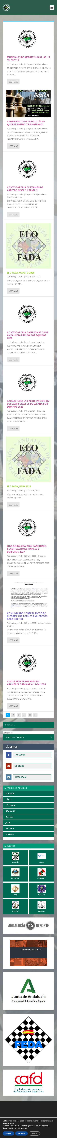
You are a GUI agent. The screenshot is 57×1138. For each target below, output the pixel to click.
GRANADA (11, 811)
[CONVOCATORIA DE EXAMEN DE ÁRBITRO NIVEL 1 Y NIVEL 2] (28, 168)
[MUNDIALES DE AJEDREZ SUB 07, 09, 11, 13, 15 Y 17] (28, 38)
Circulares (43, 64)
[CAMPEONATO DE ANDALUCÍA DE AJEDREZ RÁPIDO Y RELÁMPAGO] (28, 103)
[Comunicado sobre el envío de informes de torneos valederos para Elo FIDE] (28, 595)
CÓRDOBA (11, 805)
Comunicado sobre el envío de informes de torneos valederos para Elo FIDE (27, 616)
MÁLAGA (10, 828)
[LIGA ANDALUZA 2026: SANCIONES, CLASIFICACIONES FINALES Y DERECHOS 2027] (28, 527)
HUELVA (10, 817)
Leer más (13, 81)
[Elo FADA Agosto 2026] (28, 246)
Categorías (8, 732)
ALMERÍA (10, 794)
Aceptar (8, 1133)
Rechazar (21, 1133)
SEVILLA (10, 834)
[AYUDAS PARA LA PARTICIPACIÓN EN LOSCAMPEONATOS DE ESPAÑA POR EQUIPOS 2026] (28, 382)
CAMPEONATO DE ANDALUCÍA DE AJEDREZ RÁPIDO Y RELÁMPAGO (26, 123)
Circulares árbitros (14, 197)
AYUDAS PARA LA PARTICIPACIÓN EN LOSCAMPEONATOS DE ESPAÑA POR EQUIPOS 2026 (28, 403)
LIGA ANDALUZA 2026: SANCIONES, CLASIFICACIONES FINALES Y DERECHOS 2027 (27, 548)
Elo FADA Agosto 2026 (20, 272)
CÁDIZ (9, 799)
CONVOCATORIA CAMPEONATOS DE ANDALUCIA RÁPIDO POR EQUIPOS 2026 (27, 335)
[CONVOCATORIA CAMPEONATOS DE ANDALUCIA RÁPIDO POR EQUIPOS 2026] (28, 313)
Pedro (21, 64)
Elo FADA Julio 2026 (19, 486)
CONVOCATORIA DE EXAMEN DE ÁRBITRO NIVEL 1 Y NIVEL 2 (25, 189)
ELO (38, 277)
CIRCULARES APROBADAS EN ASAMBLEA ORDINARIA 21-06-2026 (26, 683)
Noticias (41, 623)
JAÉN (8, 822)
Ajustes (34, 1133)
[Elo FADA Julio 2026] (28, 459)
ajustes (24, 1128)
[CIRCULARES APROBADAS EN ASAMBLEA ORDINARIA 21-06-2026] (28, 662)
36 (30, 715)
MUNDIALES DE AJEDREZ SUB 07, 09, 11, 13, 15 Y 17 (29, 59)
